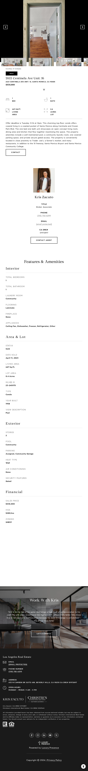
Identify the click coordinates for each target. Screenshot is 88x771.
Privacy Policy (54, 760)
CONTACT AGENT (44, 240)
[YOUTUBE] (50, 735)
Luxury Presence (50, 748)
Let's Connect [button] (44, 634)
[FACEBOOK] (31, 735)
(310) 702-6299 (44, 216)
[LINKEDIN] (44, 735)
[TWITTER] (56, 735)
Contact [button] (15, 152)
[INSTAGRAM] (38, 735)
